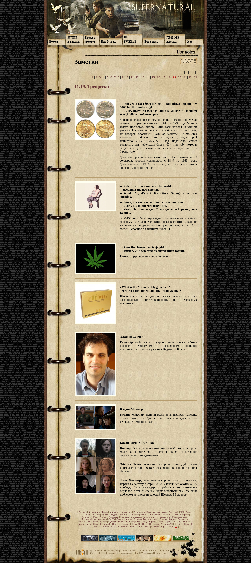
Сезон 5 (115, 526)
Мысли (143, 514)
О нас (132, 526)
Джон (160, 521)
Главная (83, 512)
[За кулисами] (132, 39)
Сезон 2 (106, 524)
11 (132, 77)
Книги (105, 512)
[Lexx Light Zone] (90, 541)
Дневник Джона (88, 519)
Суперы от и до (124, 519)
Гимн (148, 512)
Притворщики (84, 524)
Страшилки (136, 517)
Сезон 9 (178, 524)
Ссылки (155, 526)
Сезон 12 (157, 524)
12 (137, 77)
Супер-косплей (99, 521)
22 (190, 77)
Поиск (147, 526)
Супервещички (115, 521)
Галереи (96, 514)
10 (126, 77)
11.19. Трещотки (92, 86)
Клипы (175, 514)
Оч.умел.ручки (132, 521)
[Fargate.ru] (84, 555)
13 (142, 77)
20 (179, 77)
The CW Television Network (148, 553)
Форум (156, 512)
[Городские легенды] (175, 39)
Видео (114, 514)
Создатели (183, 519)
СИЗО (111, 519)
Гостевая (85, 514)
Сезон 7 (96, 526)
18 (169, 77)
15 (153, 77)
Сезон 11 (146, 524)
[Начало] (56, 41)
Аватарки (86, 517)
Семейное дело (179, 517)
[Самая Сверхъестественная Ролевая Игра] (163, 541)
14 (147, 77)
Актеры (172, 519)
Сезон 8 (188, 524)
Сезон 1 (126, 524)
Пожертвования (128, 550)
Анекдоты (114, 517)
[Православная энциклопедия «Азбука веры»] (181, 541)
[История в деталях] (74, 39)
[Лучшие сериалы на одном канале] (126, 541)
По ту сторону (149, 521)
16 (158, 77)
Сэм (179, 521)
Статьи (163, 519)
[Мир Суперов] (111, 41)
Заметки (134, 514)
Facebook (174, 512)
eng (164, 553)
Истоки (166, 514)
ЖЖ (182, 512)
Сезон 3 (116, 524)
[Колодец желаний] (91, 39)
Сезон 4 (97, 524)
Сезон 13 (135, 524)
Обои (95, 517)
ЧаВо (139, 526)
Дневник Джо (140, 519)
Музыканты (84, 521)
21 (184, 77)
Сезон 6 (105, 526)
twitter (164, 512)
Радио (189, 512)
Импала (187, 521)
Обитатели (149, 517)
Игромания (126, 512)
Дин (173, 521)
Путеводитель (163, 517)
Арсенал (102, 519)
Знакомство (94, 512)
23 (195, 77)
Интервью (153, 519)
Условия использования (107, 550)
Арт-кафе (114, 512)
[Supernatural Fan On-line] (108, 541)
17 (163, 77)
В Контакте (151, 550)
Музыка (105, 514)
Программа (139, 512)
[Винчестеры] (153, 41)
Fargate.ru (113, 553)
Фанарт (103, 517)
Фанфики (184, 514)
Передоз (124, 517)
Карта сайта (167, 526)
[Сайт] (194, 41)
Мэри (167, 521)
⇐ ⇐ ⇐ (124, 526)
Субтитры (123, 514)
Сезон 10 (168, 524)
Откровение (155, 514)
